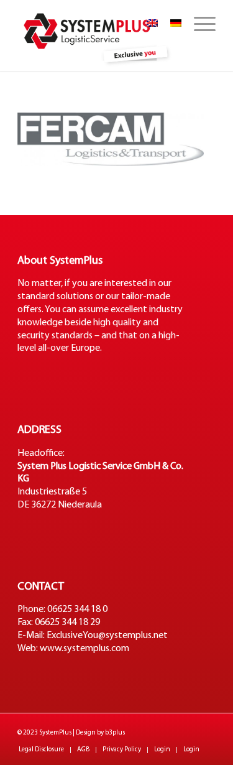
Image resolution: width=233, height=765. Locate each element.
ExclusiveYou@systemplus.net (107, 636)
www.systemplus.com (84, 649)
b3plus (115, 733)
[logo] (96, 35)
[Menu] (198, 25)
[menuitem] (198, 25)
